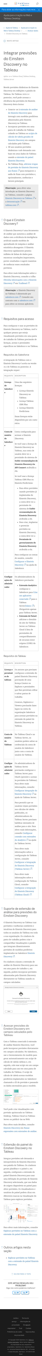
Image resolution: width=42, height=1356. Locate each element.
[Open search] (37, 4)
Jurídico (15, 1318)
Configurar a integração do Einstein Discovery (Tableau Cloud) (25, 891)
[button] (5, 41)
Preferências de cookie (14, 1332)
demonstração (14, 201)
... (24, 31)
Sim (15, 1293)
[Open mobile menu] (5, 3)
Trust (20, 1328)
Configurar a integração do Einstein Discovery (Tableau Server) (25, 865)
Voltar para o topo (22, 1274)
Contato (28, 1328)
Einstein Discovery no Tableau (19, 198)
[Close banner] (39, 9)
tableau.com (11, 205)
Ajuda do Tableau (12, 28)
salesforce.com (12, 297)
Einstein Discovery (12, 1128)
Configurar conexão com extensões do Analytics (25, 836)
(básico (29, 606)
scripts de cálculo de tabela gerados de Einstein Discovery (22, 136)
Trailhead (24, 283)
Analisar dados (33, 31)
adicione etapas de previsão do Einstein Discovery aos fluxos (23, 167)
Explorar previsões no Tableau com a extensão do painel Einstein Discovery (23, 1261)
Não (24, 1293)
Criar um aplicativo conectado (28, 595)
